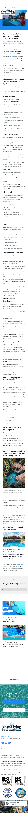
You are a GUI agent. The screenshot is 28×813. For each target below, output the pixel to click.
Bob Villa (11, 56)
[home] (6, 11)
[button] (25, 11)
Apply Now (22, 757)
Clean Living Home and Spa (11, 327)
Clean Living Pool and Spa (13, 227)
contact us (20, 564)
